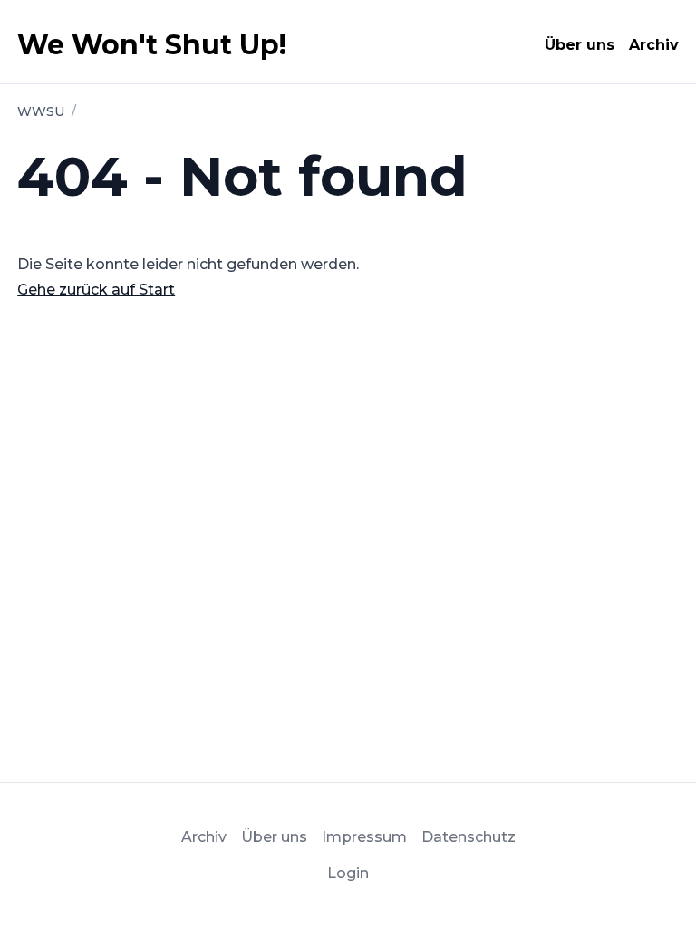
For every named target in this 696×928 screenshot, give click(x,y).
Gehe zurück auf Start (96, 289)
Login (348, 873)
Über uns (579, 44)
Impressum (364, 837)
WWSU (40, 111)
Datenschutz (468, 837)
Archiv (654, 44)
